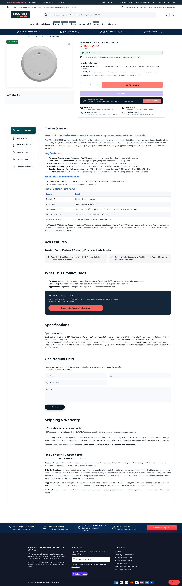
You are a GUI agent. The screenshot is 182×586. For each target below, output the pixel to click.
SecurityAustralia (39, 582)
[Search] (45, 14)
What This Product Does (24, 145)
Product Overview (24, 130)
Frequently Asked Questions (144, 2)
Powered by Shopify (52, 582)
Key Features (22, 138)
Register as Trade (108, 2)
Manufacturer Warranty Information (127, 566)
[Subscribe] (107, 559)
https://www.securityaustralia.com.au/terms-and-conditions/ (110, 445)
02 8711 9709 (14, 7)
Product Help (22, 159)
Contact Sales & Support (166, 2)
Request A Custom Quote (123, 558)
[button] (172, 15)
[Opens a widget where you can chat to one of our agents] (174, 582)
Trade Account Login (124, 2)
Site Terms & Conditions (123, 569)
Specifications (23, 152)
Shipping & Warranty (25, 166)
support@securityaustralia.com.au (30, 7)
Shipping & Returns (121, 563)
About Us (118, 552)
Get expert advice (152, 101)
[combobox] (99, 15)
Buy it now (121, 93)
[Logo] (20, 14)
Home (30, 36)
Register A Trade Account (123, 560)
